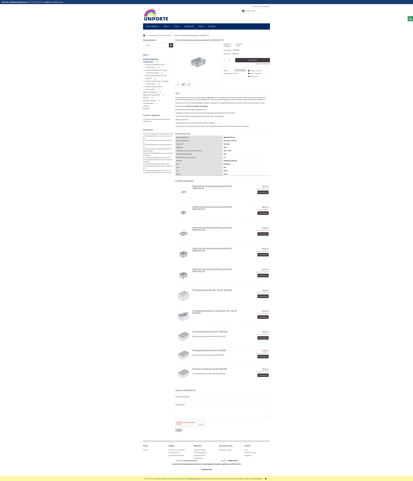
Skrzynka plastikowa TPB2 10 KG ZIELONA (158, 172)
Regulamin (248, 455)
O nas (246, 450)
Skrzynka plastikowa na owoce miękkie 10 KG (158, 134)
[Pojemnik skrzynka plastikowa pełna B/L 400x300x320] (183, 254)
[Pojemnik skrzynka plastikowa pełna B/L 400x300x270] (183, 275)
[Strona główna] (156, 15)
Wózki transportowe (150, 92)
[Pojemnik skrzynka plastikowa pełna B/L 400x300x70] (183, 192)
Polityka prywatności (200, 453)
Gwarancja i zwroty (225, 450)
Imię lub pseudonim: (182, 397)
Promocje (146, 109)
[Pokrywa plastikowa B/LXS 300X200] (183, 336)
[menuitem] (152, 26)
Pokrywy (146, 98)
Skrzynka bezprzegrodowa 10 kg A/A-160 (157, 157)
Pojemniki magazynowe (151, 95)
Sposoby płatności (174, 453)
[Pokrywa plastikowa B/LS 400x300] (183, 355)
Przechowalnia (198, 458)
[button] (254, 71)
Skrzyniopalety (148, 103)
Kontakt (145, 450)
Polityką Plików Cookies (194, 479)
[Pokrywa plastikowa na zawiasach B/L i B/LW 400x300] (183, 317)
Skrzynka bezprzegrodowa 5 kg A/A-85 (156, 164)
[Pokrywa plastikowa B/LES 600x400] (183, 374)
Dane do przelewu (250, 453)
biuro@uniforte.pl (190, 461)
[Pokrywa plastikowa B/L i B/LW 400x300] (183, 296)
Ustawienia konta (199, 455)
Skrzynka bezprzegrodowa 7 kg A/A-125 (157, 170)
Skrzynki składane (149, 100)
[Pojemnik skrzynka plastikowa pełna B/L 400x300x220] (183, 213)
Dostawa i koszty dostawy (176, 450)
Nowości (146, 106)
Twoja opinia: (180, 405)
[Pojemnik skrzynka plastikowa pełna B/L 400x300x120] (183, 233)
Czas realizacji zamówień (176, 455)
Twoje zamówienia (200, 450)
